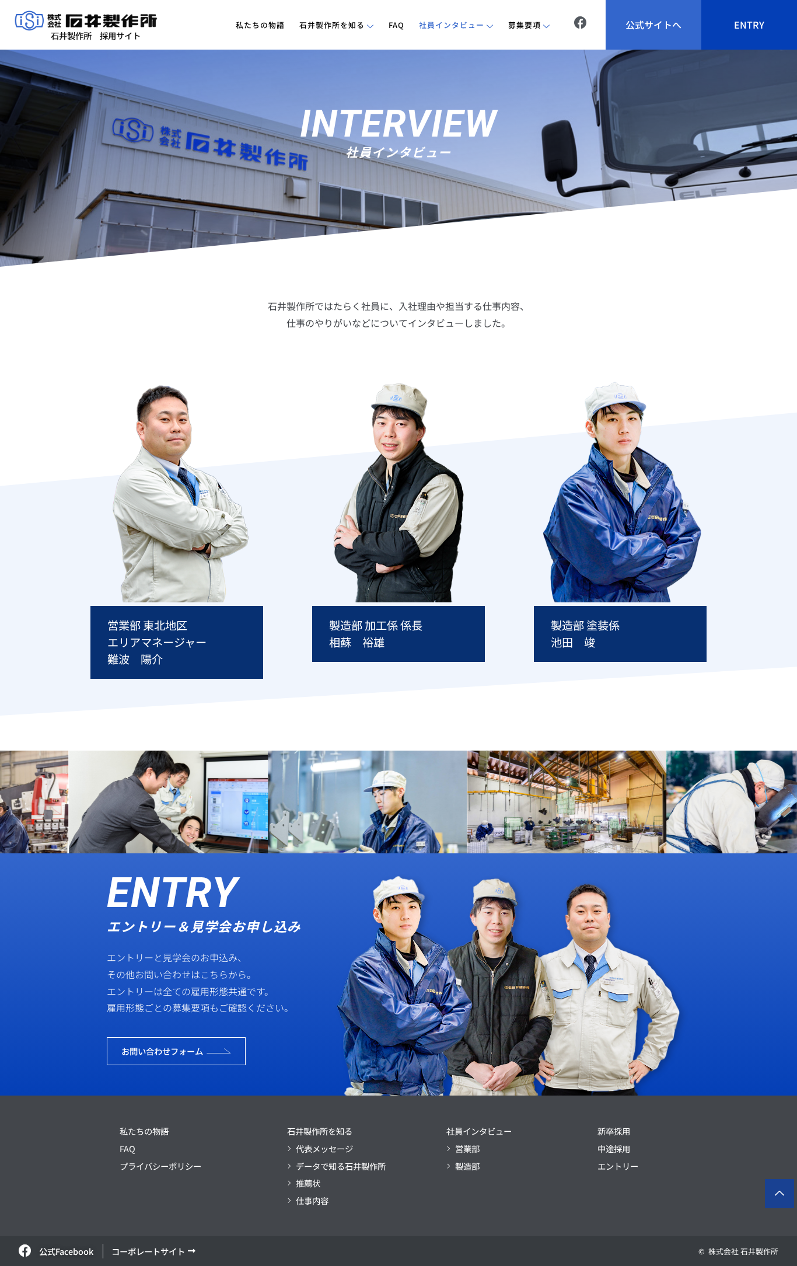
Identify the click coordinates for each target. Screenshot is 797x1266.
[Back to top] (779, 1193)
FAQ (396, 24)
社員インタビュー (451, 24)
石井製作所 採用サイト (96, 35)
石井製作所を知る (332, 24)
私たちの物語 (260, 24)
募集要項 (524, 24)
